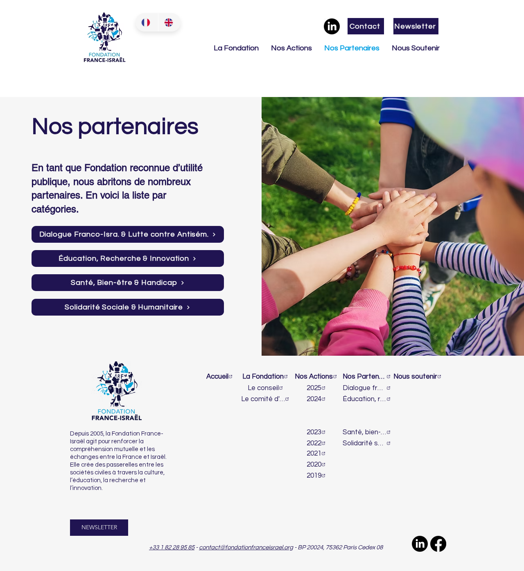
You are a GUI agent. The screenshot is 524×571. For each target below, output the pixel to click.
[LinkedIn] (332, 26)
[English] (169, 22)
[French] (147, 22)
